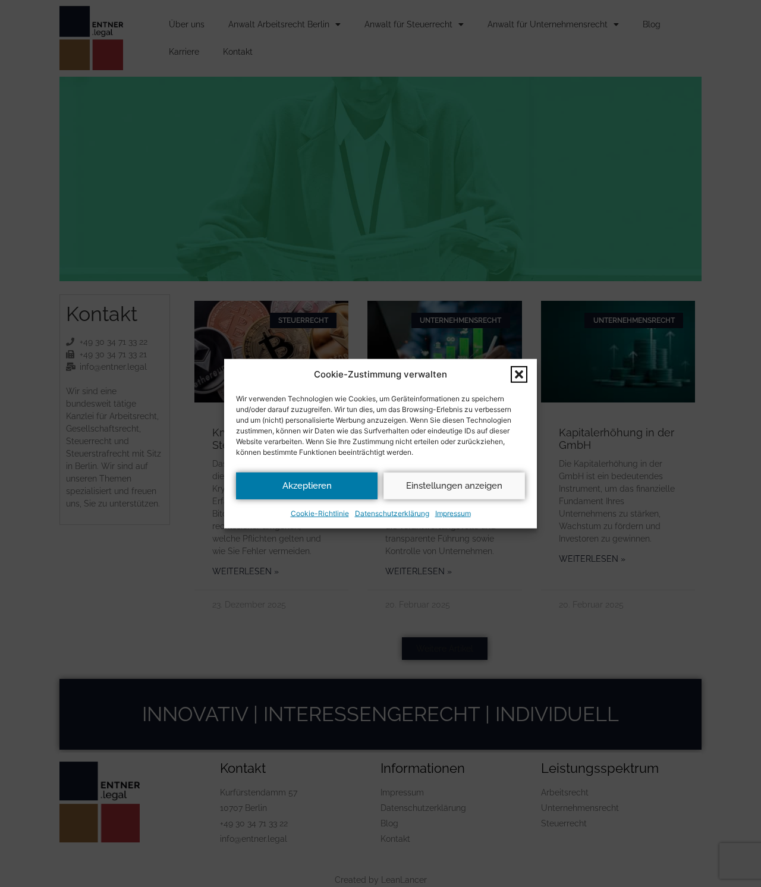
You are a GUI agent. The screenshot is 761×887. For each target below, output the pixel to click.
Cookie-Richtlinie (320, 512)
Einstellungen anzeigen (454, 485)
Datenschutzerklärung (392, 512)
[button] (519, 374)
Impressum (453, 512)
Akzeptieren (307, 485)
